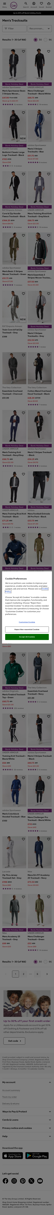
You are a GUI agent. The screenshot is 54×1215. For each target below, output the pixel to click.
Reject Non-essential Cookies (27, 629)
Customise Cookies (27, 622)
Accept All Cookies (27, 637)
